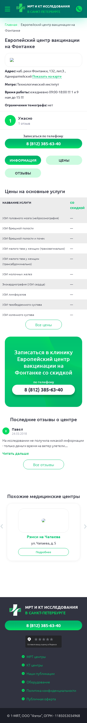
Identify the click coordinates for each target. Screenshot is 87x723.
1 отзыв (24, 123)
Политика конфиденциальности (51, 690)
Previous (1, 526)
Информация (23, 160)
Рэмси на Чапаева (43, 536)
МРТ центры (36, 656)
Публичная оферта (41, 698)
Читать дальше (15, 453)
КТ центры (35, 665)
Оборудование (38, 682)
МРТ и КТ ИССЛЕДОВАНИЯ (48, 9)
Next (85, 526)
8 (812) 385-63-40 (79, 9)
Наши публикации (41, 673)
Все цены (43, 324)
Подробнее (43, 552)
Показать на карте (47, 76)
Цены (64, 160)
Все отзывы (43, 464)
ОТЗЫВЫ (23, 173)
